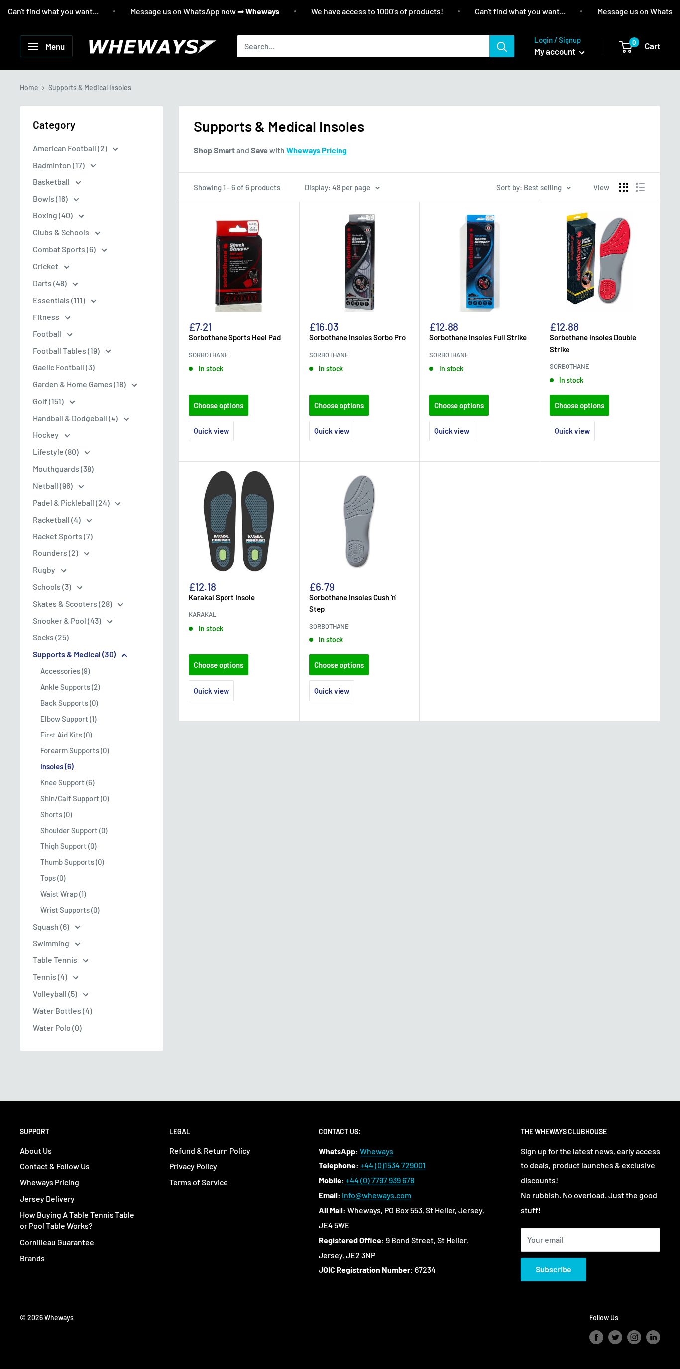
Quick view (211, 430)
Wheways (376, 1151)
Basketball (52, 181)
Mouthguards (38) (63, 468)
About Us (36, 1150)
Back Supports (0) (69, 702)
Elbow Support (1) (68, 718)
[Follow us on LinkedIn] (653, 1337)
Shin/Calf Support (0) (74, 798)
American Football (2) (71, 148)
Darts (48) (50, 283)
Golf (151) (49, 401)
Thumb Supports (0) (72, 861)
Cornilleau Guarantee (57, 1242)
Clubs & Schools (62, 232)
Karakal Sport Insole (222, 597)
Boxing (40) (53, 215)
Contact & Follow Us (55, 1166)
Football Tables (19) (67, 350)
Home (29, 87)
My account (555, 51)
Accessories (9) (65, 670)
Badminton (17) (59, 165)
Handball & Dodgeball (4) (76, 417)
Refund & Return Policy (209, 1150)
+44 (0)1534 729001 (393, 1165)
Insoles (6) (57, 766)
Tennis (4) (51, 976)
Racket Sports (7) (63, 536)
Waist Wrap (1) (63, 893)
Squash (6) (52, 926)
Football (48, 333)
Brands (32, 1258)
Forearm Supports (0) (74, 750)
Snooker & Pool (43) (68, 620)
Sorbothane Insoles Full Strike (478, 337)
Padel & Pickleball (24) (72, 502)
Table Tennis (56, 959)
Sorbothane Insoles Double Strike (593, 343)
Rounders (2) (56, 552)
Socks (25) (51, 637)
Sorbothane (208, 355)
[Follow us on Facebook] (596, 1337)
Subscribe (553, 1269)
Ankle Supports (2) (70, 686)
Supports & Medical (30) (75, 654)
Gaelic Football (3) (64, 367)
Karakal (202, 614)
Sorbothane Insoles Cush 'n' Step (352, 603)
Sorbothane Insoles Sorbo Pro (357, 337)
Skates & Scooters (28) (73, 603)
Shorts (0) (56, 814)
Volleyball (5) (56, 993)
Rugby (45, 569)
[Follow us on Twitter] (615, 1337)
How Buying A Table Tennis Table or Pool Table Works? (77, 1220)
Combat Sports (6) (65, 249)
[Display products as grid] (623, 187)
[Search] (501, 46)
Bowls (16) (51, 198)
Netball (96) (53, 485)
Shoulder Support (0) (73, 830)
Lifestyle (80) (56, 451)
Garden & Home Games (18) (80, 384)
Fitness (47, 316)
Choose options (218, 405)
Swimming (52, 943)
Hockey (46, 434)
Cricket (46, 266)
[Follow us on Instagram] (634, 1337)
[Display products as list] (640, 187)
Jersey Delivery (47, 1198)
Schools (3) (53, 586)
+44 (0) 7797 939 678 (380, 1180)
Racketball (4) (57, 519)
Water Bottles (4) (62, 1010)
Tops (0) (52, 877)
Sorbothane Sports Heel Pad (235, 337)
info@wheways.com (376, 1195)
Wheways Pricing (49, 1182)
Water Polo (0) (57, 1027)
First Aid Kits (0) (66, 734)
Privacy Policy (193, 1166)
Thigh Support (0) (68, 846)
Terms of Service (198, 1182)
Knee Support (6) (67, 782)
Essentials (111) (60, 300)
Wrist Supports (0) (69, 909)
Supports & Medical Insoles (89, 87)
